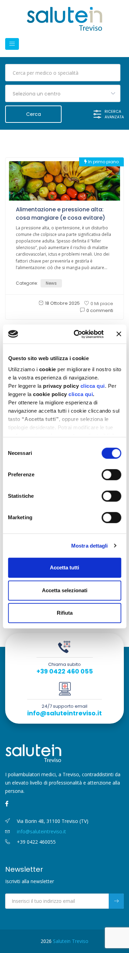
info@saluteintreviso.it (64, 713)
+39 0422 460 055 (64, 671)
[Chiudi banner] (118, 334)
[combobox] (62, 93)
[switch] (111, 474)
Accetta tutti (64, 567)
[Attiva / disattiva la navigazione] (12, 44)
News (51, 283)
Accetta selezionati (64, 590)
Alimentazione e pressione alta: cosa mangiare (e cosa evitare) (60, 213)
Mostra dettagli (89, 546)
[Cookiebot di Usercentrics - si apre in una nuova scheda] (77, 334)
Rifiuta (65, 613)
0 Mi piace (101, 303)
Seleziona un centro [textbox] (37, 93)
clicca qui (92, 386)
